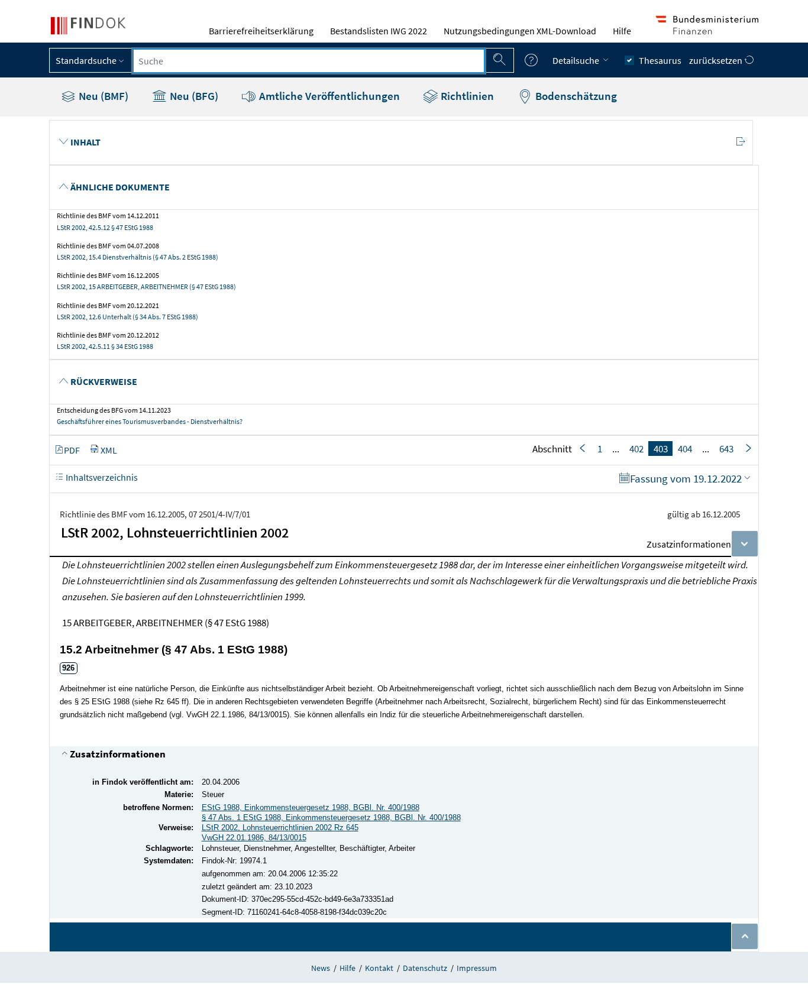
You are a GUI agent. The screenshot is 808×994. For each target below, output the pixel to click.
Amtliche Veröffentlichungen (328, 96)
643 (726, 448)
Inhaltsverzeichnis (101, 477)
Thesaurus (660, 60)
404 (685, 448)
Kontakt (379, 968)
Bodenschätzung (575, 96)
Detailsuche (576, 60)
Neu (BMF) (102, 96)
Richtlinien (466, 96)
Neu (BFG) (192, 96)
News (320, 968)
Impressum (477, 968)
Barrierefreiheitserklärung (261, 31)
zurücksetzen (716, 60)
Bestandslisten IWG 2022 (378, 31)
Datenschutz (425, 968)
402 (636, 448)
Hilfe (622, 31)
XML (109, 449)
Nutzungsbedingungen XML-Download (520, 31)
